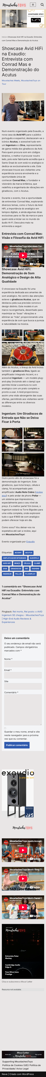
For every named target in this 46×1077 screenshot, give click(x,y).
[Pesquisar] (42, 4)
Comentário (11, 692)
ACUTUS (28, 553)
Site (6, 681)
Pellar (18, 574)
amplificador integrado (14, 558)
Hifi (26, 569)
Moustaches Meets (11, 80)
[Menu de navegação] (33, 5)
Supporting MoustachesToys (17, 1061)
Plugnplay (30, 574)
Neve (4, 1074)
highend (35, 569)
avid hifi (7, 563)
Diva (5, 569)
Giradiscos (16, 569)
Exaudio (30, 541)
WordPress (28, 1074)
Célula (27, 563)
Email (8, 670)
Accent (18, 553)
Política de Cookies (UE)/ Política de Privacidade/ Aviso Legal (21, 1067)
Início (4, 37)
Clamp (37, 563)
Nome (8, 659)
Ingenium (7, 574)
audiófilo (34, 558)
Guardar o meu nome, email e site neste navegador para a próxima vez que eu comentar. (22, 735)
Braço (17, 563)
